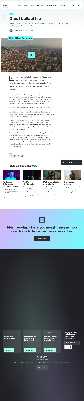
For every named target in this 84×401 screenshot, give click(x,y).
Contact (8, 350)
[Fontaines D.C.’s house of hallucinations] (11, 175)
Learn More (29, 350)
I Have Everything (39, 77)
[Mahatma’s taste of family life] (52, 175)
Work (11, 13)
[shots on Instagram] (39, 367)
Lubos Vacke (41, 83)
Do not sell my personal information (60, 362)
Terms (36, 362)
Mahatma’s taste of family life (51, 183)
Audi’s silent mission (29, 183)
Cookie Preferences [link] (44, 362)
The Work (71, 162)
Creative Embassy (17, 83)
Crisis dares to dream (69, 183)
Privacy (31, 362)
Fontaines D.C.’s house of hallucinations (10, 184)
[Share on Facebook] (11, 156)
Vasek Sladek (28, 107)
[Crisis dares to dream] (72, 175)
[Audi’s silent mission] (32, 175)
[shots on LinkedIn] (45, 367)
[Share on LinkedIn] (18, 156)
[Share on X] (14, 156)
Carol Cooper (18, 30)
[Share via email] (22, 156)
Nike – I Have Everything (20, 38)
